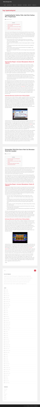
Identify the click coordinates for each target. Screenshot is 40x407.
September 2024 (7, 327)
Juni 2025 (6, 310)
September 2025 (7, 305)
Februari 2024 (7, 341)
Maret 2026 (7, 293)
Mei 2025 (6, 312)
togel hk (5, 390)
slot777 (5, 397)
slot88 (5, 395)
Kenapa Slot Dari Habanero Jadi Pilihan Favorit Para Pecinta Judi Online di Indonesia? (17, 279)
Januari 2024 (7, 342)
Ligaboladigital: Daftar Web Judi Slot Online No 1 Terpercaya (20, 16)
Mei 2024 (6, 335)
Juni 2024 (6, 333)
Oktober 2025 (7, 303)
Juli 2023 (6, 354)
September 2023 (7, 350)
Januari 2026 (7, 297)
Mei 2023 (6, 358)
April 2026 (6, 291)
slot (4, 392)
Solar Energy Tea (7, 1)
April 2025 (6, 314)
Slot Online (23, 86)
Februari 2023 (7, 363)
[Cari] (35, 270)
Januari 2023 (7, 365)
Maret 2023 (7, 361)
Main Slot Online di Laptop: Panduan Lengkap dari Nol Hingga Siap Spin (15, 283)
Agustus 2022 (7, 375)
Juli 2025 (6, 308)
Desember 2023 (7, 344)
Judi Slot (31, 124)
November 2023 (7, 346)
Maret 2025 (7, 316)
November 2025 (7, 301)
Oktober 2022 (7, 371)
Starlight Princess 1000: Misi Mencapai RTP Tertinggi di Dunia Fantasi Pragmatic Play (17, 276)
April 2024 (6, 337)
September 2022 (7, 373)
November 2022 (7, 369)
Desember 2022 (7, 367)
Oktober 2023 (7, 348)
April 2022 (6, 378)
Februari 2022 (7, 382)
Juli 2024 (6, 331)
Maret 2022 (7, 380)
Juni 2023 (6, 356)
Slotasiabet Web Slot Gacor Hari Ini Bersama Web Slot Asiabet (19, 150)
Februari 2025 (7, 318)
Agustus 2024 (7, 329)
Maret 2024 (7, 339)
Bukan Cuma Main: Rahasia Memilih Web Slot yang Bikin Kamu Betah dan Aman (16, 281)
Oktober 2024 (7, 325)
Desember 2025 (7, 299)
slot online (5, 389)
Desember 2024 (7, 322)
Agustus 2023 (7, 352)
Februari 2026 (7, 295)
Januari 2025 (7, 320)
